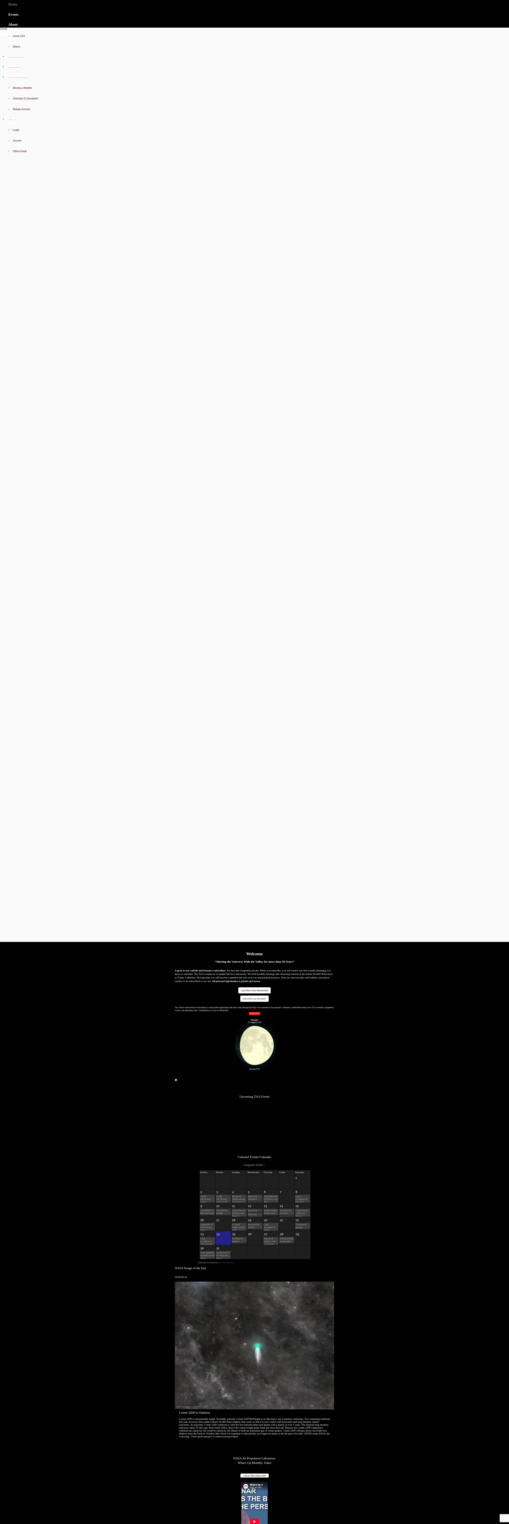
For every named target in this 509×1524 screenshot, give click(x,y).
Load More (220, 1146)
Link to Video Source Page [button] (254, 1475)
